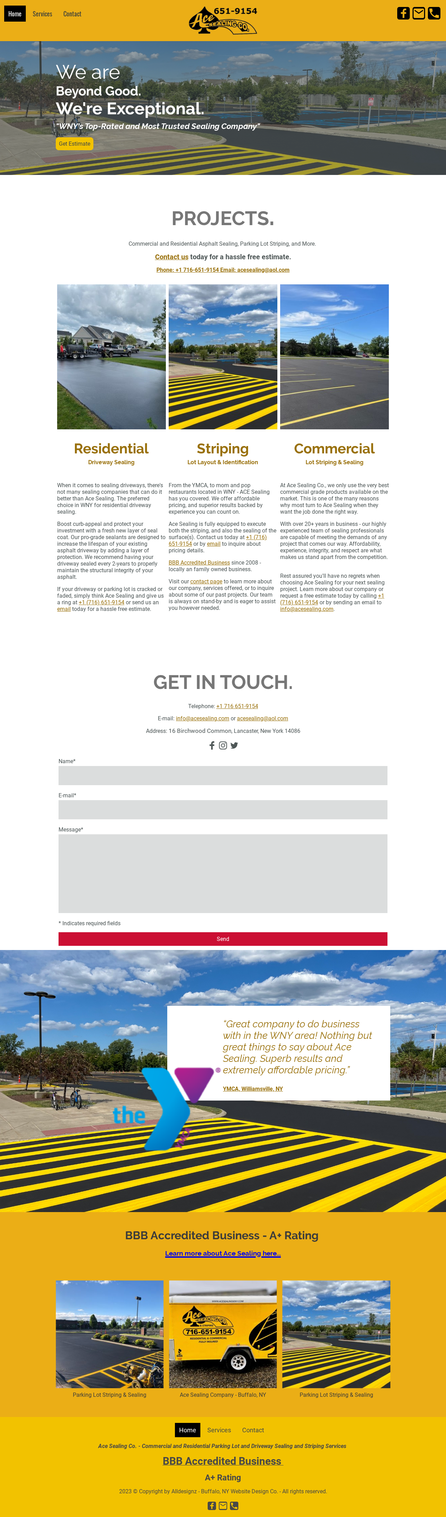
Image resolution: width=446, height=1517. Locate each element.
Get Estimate (74, 143)
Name (67, 761)
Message (71, 829)
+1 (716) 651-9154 (101, 602)
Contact (72, 13)
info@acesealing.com (306, 609)
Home (15, 13)
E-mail (67, 795)
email (64, 609)
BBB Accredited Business (199, 562)
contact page (206, 581)
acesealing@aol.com (262, 718)
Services (42, 13)
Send (223, 939)
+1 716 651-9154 (237, 706)
